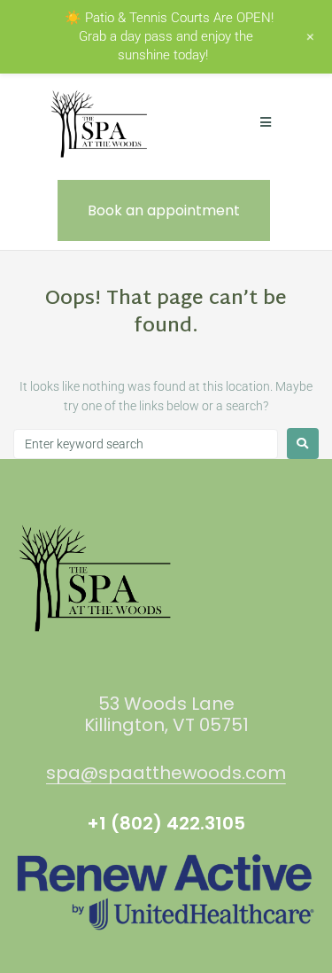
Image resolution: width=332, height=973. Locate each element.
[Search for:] (145, 444)
